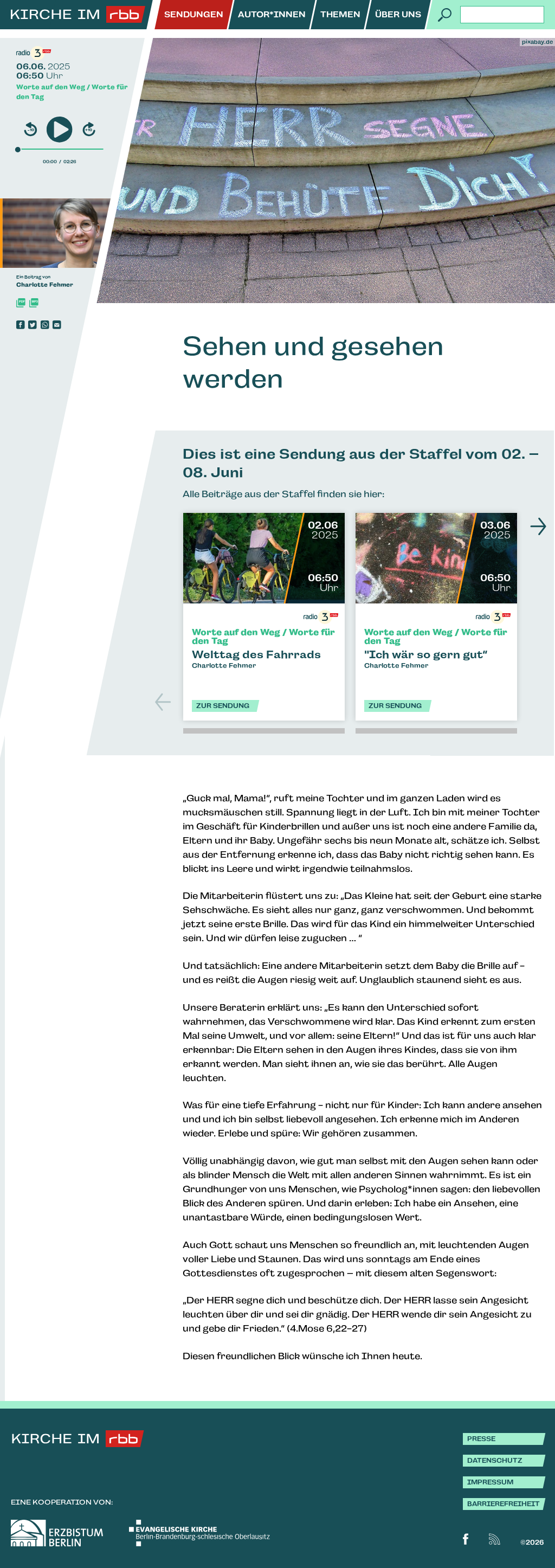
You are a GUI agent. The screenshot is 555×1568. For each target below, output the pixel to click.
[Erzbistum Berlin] (57, 1533)
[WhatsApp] (45, 324)
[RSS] (494, 1539)
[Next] (535, 526)
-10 (31, 129)
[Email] (57, 324)
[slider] (18, 149)
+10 (88, 129)
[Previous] (164, 702)
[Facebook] (20, 324)
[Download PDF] (20, 302)
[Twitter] (32, 324)
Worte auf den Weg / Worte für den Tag (72, 91)
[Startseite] (78, 14)
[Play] (60, 129)
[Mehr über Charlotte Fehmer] (78, 233)
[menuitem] (194, 14)
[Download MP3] (33, 302)
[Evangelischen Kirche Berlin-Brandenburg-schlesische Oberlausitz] (199, 1533)
